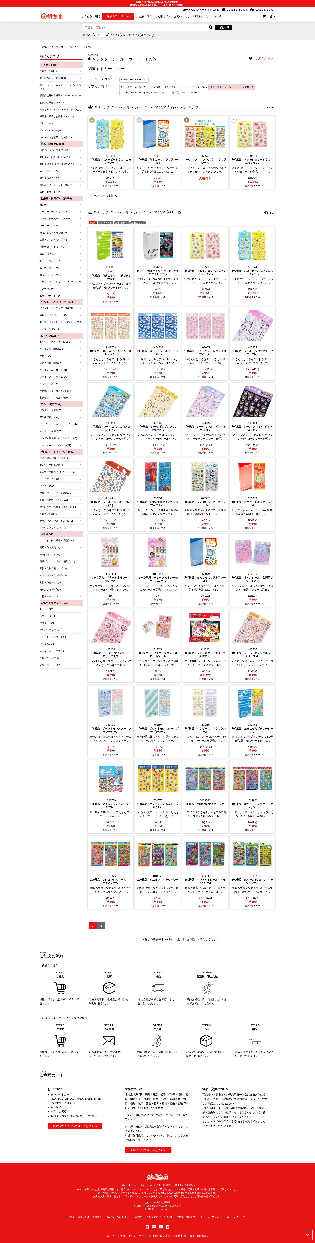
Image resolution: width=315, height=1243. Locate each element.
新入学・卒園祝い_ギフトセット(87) (58, 472)
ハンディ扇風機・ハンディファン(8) (58, 438)
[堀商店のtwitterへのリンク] (147, 1227)
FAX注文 (198, 16)
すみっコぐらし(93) (50, 665)
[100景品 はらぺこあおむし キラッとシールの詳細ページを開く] (252, 872)
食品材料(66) (46, 253)
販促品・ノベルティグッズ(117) (56, 185)
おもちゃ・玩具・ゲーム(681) (55, 341)
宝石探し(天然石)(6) (50, 329)
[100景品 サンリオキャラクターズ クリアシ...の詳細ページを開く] (205, 645)
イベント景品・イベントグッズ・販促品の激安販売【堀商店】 (146, 1235)
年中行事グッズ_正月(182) (53, 528)
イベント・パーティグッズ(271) (56, 308)
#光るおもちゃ (129, 35)
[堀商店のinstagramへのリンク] (154, 1227)
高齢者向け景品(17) (50, 547)
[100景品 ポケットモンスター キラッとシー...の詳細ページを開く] (252, 796)
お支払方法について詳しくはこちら (75, 1126)
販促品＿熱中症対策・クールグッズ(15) (60, 95)
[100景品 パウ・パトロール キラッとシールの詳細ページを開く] (205, 872)
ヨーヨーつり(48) (49, 225)
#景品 (87, 35)
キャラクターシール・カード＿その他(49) (232, 87)
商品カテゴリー (117, 16)
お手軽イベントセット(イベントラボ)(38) (61, 322)
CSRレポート (124, 1216)
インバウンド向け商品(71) (53, 575)
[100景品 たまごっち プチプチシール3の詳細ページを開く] (110, 266)
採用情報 (139, 1216)
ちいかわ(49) (46, 609)
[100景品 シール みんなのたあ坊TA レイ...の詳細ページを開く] (110, 419)
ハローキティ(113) (49, 658)
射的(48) (44, 204)
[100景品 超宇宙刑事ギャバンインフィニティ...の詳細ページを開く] (158, 494)
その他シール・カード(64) (186, 92)
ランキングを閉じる (105, 195)
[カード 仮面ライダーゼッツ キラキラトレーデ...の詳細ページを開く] (158, 266)
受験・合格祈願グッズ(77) (53, 568)
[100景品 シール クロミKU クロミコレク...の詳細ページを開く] (252, 419)
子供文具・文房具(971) (52, 410)
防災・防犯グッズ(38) (51, 582)
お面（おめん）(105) (50, 260)
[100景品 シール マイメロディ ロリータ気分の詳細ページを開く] (110, 645)
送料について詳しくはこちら (148, 1150)
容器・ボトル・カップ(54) (53, 239)
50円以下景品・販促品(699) (54, 150)
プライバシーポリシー (209, 1216)
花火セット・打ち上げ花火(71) (56, 397)
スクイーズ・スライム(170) (54, 376)
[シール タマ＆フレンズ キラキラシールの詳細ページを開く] (205, 152)
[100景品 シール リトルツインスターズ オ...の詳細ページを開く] (205, 419)
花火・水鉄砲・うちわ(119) (54, 499)
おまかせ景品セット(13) (52, 102)
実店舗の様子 (144, 16)
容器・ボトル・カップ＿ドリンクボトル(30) (60, 87)
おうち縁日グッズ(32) (51, 295)
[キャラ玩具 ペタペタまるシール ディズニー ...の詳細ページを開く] (158, 570)
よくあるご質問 (91, 16)
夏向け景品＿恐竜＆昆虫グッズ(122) (58, 507)
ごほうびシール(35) (130, 92)
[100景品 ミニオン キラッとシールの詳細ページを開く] (158, 872)
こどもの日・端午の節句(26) (54, 458)
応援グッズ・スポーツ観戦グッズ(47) (59, 561)
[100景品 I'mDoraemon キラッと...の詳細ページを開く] (205, 796)
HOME (43, 46)
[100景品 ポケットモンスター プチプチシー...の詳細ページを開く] (110, 721)
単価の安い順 (138, 222)
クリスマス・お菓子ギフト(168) (56, 521)
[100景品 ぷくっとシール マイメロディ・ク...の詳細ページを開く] (205, 343)
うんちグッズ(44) (49, 383)
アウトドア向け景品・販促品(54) (57, 540)
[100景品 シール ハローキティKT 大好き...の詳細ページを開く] (110, 494)
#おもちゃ (147, 35)
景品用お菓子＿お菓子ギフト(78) (57, 116)
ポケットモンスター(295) (53, 637)
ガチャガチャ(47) (49, 171)
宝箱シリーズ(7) (48, 123)
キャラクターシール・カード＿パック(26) (186, 87)
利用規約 (168, 1216)
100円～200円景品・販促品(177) (57, 164)
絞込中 (223, 27)
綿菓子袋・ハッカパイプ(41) (54, 246)
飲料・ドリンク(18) (50, 192)
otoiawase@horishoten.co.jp (202, 9)
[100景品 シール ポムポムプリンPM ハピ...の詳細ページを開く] (158, 419)
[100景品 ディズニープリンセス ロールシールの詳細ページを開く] (158, 645)
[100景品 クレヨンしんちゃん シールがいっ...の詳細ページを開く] (158, 796)
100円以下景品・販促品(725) (55, 157)
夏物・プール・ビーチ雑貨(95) (56, 493)
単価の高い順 (122, 222)
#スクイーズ (101, 35)
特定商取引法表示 (186, 1216)
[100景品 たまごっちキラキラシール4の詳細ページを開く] (252, 494)
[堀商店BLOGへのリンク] (167, 1227)
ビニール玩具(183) (49, 267)
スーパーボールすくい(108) (54, 211)
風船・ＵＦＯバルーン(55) (53, 315)
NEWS (110, 1216)
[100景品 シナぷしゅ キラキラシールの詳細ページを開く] (205, 494)
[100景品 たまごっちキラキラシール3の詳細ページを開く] (158, 152)
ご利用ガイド (163, 16)
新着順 (92, 222)
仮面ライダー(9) (48, 616)
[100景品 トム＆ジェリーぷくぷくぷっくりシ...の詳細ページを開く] (252, 152)
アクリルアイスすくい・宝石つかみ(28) (60, 281)
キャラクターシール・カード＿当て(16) (140, 87)
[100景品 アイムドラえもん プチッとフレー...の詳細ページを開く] (110, 796)
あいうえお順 (106, 222)
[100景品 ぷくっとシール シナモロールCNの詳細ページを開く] (158, 343)
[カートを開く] (264, 16)
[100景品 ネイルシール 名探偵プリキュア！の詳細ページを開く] (252, 570)
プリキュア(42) (47, 623)
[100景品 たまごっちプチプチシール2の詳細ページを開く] (252, 721)
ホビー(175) (46, 355)
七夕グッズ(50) (47, 486)
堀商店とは (83, 1216)
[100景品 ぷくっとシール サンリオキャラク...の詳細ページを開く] (110, 343)
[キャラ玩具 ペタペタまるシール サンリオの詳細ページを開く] (110, 570)
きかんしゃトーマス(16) (52, 651)
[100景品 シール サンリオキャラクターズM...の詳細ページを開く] (252, 343)
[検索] (210, 28)
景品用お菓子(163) (49, 178)
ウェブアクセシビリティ (237, 1216)
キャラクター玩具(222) (52, 348)
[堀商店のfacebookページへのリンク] (161, 1227)
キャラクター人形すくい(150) (55, 218)
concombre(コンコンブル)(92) (55, 445)
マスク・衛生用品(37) (51, 431)
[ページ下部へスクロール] (308, 1235)
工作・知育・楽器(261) (52, 362)
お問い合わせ (182, 16)
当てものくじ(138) (49, 274)
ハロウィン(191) (48, 71)
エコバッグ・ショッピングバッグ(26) (59, 424)
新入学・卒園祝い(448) (52, 464)
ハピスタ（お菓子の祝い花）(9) (56, 137)
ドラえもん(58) (47, 644)
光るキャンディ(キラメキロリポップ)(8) (60, 109)
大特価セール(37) (49, 596)
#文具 (114, 35)
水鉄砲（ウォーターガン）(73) (56, 390)
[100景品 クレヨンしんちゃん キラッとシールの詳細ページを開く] (110, 872)
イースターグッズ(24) (51, 479)
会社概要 (69, 1216)
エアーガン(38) (47, 288)
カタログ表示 (264, 58)
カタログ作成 (214, 16)
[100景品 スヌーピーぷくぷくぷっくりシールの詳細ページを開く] (110, 152)
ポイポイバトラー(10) (51, 130)
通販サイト (98, 1216)
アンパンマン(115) (49, 630)
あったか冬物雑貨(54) (51, 589)
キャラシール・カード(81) (53, 369)
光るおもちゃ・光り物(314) (54, 78)
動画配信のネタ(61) (50, 554)
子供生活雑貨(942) (49, 417)
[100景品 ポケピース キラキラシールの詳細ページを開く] (205, 721)
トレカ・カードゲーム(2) (156, 92)
